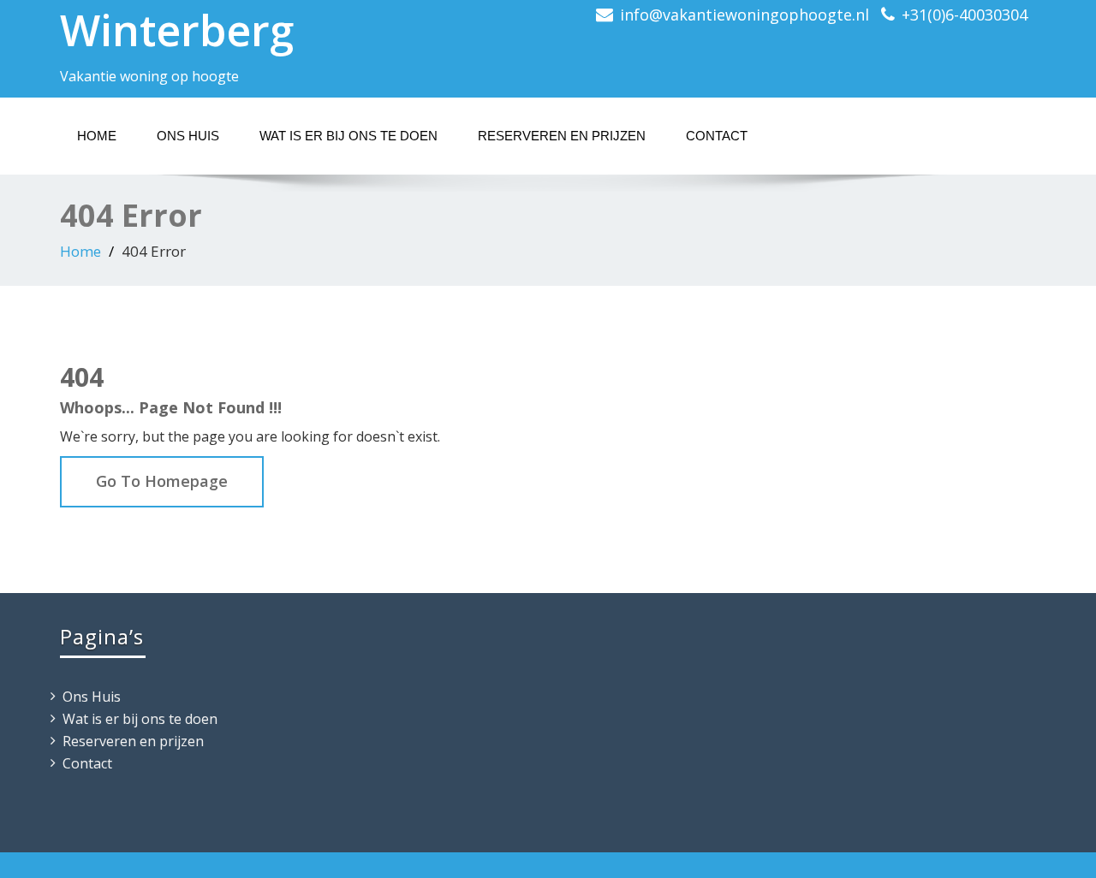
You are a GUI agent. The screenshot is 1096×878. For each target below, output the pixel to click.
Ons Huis (188, 135)
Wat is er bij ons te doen (348, 135)
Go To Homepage (162, 481)
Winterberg (177, 30)
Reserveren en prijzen (562, 135)
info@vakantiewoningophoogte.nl (744, 14)
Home (96, 135)
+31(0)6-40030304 (965, 14)
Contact (717, 135)
